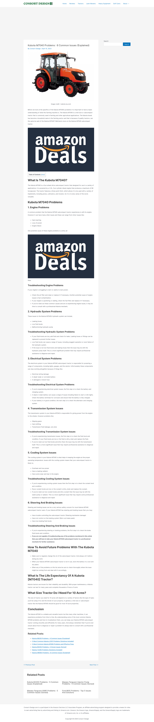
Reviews (72, 3)
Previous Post (29, 664)
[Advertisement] (77, 20)
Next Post (94, 664)
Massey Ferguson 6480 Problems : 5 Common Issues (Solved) (42, 692)
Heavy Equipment (104, 3)
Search (106, 41)
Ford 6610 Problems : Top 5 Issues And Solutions (76, 692)
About (125, 3)
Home (65, 3)
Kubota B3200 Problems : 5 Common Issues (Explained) (42, 683)
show (42, 174)
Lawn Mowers (91, 3)
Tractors (80, 3)
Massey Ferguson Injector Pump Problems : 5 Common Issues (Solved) (78, 683)
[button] (128, 3)
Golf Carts (116, 3)
